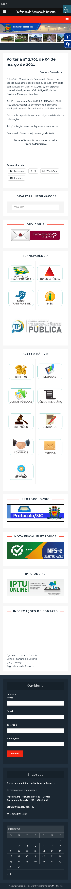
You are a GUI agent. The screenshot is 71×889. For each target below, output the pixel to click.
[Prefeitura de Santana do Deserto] (35, 41)
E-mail (10, 711)
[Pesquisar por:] (36, 207)
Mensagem (13, 738)
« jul (9, 874)
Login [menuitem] (4, 3)
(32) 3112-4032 (14, 662)
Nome (10, 697)
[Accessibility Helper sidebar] (67, 9)
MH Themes (57, 886)
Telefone (12, 725)
